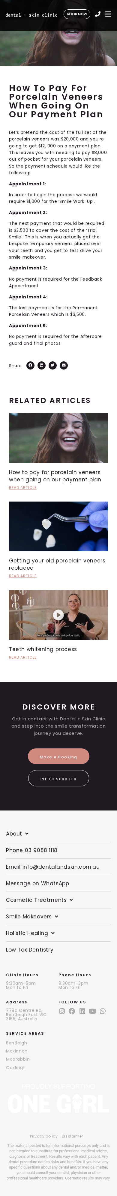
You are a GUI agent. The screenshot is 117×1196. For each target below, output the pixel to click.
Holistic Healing (27, 933)
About (14, 833)
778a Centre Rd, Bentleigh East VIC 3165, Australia (26, 1014)
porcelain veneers (29, 139)
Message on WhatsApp (37, 883)
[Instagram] (61, 1011)
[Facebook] (72, 1011)
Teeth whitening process (43, 649)
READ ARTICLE (23, 487)
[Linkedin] (82, 1011)
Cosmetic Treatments (36, 900)
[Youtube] (92, 1011)
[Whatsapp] (102, 1011)
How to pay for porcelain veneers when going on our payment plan (55, 476)
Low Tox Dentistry (29, 949)
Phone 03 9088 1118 (32, 850)
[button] (30, 365)
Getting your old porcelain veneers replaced (57, 564)
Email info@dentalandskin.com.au (53, 866)
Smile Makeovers (29, 916)
